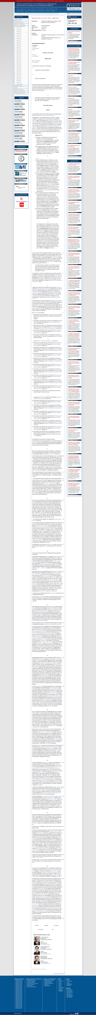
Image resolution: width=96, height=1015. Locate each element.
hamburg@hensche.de (20, 113)
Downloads (61, 981)
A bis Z (60, 980)
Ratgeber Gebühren (42, 10)
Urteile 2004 (18, 59)
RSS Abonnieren (18, 1013)
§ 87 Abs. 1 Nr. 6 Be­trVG (47, 575)
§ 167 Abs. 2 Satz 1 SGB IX (53, 579)
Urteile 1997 (18, 71)
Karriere (60, 983)
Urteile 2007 (18, 54)
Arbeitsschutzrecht (47, 982)
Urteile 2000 (18, 66)
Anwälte (55, 13)
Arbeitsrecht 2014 (18, 993)
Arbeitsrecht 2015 (18, 992)
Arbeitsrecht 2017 (18, 990)
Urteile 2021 (18, 29)
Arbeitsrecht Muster (34, 10)
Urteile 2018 (18, 35)
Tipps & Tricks (27, 10)
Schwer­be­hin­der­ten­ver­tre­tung (42, 189)
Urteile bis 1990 (19, 84)
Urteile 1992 (18, 80)
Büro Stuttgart (69, 997)
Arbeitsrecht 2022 (18, 984)
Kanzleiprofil (53, 10)
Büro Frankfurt (69, 990)
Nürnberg (46, 13)
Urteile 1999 (18, 68)
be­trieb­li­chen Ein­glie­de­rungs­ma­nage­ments (48, 590)
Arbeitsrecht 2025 (18, 981)
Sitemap (60, 989)
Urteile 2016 (18, 38)
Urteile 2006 (18, 56)
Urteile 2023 (18, 28)
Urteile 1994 (18, 77)
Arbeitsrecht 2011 (18, 996)
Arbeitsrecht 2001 (18, 1008)
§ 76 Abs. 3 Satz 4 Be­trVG (42, 525)
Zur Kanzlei (71, 40)
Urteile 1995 (18, 75)
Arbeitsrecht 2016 (18, 991)
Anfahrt (16, 109)
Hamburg (27, 13)
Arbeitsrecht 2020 (18, 986)
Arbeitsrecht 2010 (18, 998)
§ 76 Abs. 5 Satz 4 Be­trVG (50, 483)
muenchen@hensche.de (21, 129)
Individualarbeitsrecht (48, 981)
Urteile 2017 (18, 36)
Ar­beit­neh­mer (57, 274)
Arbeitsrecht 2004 (18, 1004)
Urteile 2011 (18, 47)
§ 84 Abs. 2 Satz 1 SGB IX (46, 563)
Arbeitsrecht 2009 (18, 999)
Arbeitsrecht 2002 (18, 1007)
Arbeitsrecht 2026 (18, 980)
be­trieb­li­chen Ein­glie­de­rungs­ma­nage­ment (46, 115)
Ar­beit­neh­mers (50, 261)
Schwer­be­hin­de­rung (54, 185)
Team (68, 982)
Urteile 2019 (18, 33)
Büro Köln (69, 993)
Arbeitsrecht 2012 (18, 995)
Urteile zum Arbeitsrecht (20, 26)
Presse (68, 980)
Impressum (69, 983)
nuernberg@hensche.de (21, 134)
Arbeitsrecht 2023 (18, 983)
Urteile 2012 (18, 45)
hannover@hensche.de (21, 118)
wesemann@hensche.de (46, 963)
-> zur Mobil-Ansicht (19, 16)
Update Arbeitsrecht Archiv (20, 93)
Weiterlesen (71, 73)
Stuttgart (51, 13)
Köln (37, 13)
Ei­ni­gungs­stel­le (37, 130)
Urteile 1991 (18, 82)
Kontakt (60, 984)
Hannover (32, 13)
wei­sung (42, 531)
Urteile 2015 (18, 40)
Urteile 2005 (18, 57)
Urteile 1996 (18, 73)
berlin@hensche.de (20, 102)
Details (20, 109)
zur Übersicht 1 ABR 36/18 (58, 973)
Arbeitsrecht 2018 (18, 989)
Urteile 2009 (18, 50)
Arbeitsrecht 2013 (18, 994)
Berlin (18, 13)
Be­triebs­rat (49, 188)
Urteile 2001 (18, 64)
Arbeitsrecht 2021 (18, 985)
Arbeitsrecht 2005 (18, 1003)
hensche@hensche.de (45, 944)
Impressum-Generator (20, 10)
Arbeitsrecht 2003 (18, 1005)
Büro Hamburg (70, 991)
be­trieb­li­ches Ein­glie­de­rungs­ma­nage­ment (47, 328)
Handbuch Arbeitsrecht (19, 22)
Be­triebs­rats (48, 184)
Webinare (48, 10)
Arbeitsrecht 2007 (18, 1001)
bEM (59, 131)
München (41, 13)
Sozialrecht (46, 984)
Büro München (70, 994)
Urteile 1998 (18, 70)
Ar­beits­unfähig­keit (54, 687)
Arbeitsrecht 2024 (18, 982)
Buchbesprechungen (31, 980)
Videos (16, 87)
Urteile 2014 (18, 42)
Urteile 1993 (18, 78)
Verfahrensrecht (47, 985)
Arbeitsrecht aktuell (18, 19)
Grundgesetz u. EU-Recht (49, 980)
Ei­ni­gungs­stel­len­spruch (49, 528)
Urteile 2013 (18, 43)
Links (60, 985)
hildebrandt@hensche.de (46, 953)
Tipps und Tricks (18, 20)
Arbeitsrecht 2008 (18, 1000)
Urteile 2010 (18, 49)
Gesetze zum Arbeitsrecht (20, 24)
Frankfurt (22, 13)
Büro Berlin (69, 989)
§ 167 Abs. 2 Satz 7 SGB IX (44, 768)
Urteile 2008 (18, 52)
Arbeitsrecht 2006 (18, 1002)
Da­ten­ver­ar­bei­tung (45, 780)
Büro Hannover (70, 992)
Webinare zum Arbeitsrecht (20, 91)
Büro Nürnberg (70, 995)
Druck (60, 982)
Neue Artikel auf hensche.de (32, 983)
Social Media (61, 987)
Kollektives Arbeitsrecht (48, 983)
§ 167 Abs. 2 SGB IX (40, 567)
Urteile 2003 (18, 61)
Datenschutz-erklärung (69, 985)
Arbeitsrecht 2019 (18, 987)
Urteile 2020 (18, 31)
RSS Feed (61, 986)
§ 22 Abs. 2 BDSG (42, 779)
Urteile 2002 (18, 63)
